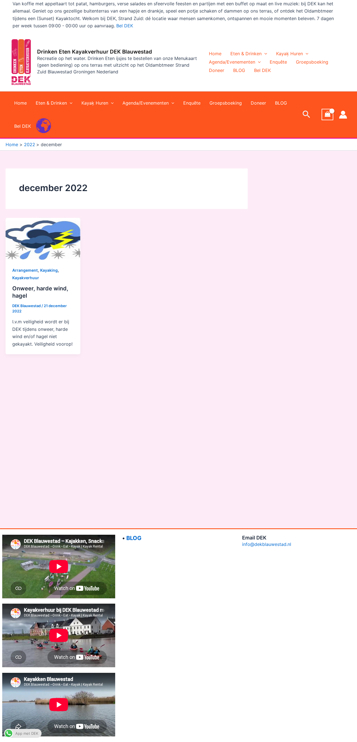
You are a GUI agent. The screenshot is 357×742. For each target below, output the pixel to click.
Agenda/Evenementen (232, 62)
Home (215, 53)
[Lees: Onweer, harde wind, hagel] (43, 238)
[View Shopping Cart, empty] (327, 114)
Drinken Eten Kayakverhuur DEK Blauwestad (94, 52)
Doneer (216, 70)
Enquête (278, 62)
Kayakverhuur (25, 277)
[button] (264, 53)
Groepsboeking (312, 62)
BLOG (239, 70)
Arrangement (25, 270)
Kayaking (49, 270)
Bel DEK (124, 25)
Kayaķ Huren (289, 53)
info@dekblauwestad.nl (266, 544)
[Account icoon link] (343, 114)
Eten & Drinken (246, 53)
